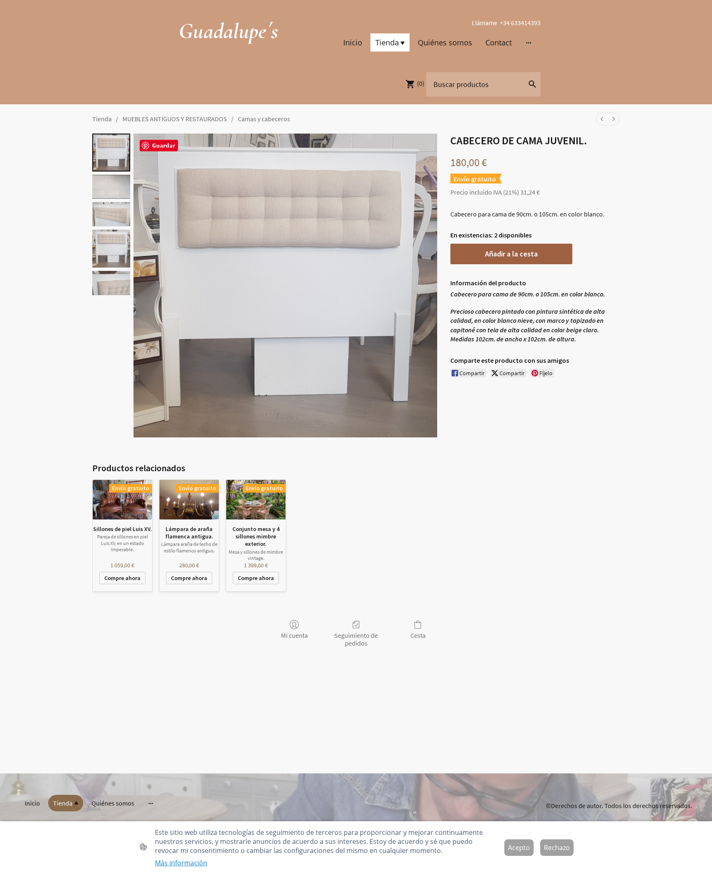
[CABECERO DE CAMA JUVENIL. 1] (111, 187)
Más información (181, 862)
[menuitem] (602, 119)
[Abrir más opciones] (528, 42)
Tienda (102, 119)
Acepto (519, 847)
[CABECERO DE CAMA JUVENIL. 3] (111, 249)
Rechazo (557, 847)
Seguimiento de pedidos (356, 639)
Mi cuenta (294, 635)
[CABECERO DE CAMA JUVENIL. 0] (111, 153)
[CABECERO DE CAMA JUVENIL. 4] (111, 283)
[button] (532, 84)
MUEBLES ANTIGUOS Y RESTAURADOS (174, 119)
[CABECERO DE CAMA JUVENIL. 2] (111, 214)
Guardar (163, 145)
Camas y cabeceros (264, 119)
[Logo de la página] (228, 51)
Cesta (418, 635)
